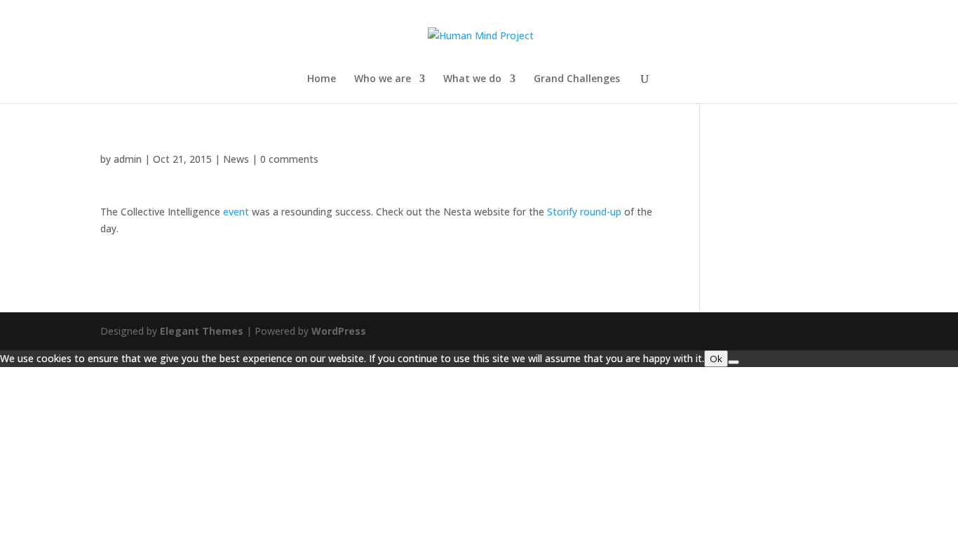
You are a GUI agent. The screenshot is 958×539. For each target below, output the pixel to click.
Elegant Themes (201, 331)
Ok (716, 358)
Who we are (382, 79)
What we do (472, 79)
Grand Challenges (577, 79)
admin (128, 159)
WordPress (338, 331)
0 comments (289, 159)
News (236, 159)
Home (321, 79)
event (236, 211)
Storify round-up (584, 211)
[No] (733, 362)
